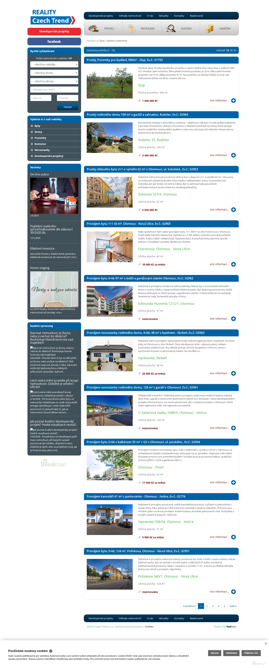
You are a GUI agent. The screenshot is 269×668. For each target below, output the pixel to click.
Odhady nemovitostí (130, 15)
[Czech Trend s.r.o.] (53, 13)
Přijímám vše (251, 653)
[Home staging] (54, 289)
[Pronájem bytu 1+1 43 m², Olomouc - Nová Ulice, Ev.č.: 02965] (110, 247)
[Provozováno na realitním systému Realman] (54, 462)
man (231, 626)
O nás (150, 15)
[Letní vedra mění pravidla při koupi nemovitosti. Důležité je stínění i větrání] (54, 393)
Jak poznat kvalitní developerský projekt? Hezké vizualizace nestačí (53, 423)
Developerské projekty (101, 15)
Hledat (68, 107)
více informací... (219, 100)
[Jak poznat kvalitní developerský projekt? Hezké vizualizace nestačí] (54, 431)
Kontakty (179, 15)
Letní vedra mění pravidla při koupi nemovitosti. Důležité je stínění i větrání (54, 383)
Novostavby (42, 150)
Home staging (39, 268)
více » (74, 257)
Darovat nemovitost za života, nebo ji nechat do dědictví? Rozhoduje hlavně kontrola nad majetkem (51, 338)
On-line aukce (39, 174)
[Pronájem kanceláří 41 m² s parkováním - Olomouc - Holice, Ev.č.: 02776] (110, 519)
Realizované (196, 15)
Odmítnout (231, 653)
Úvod (101, 40)
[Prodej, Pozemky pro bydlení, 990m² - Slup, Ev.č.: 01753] (110, 83)
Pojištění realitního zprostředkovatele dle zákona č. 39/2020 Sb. (52, 229)
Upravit (214, 653)
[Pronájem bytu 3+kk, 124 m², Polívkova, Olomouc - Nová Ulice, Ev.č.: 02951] (110, 574)
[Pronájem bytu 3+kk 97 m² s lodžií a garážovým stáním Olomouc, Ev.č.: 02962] (110, 301)
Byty (37, 126)
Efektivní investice (42, 248)
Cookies (149, 626)
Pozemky (40, 138)
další (232, 606)
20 (231, 50)
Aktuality (164, 15)
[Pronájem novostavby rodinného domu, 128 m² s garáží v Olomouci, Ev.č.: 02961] (110, 410)
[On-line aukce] (54, 196)
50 (234, 50)
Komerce (40, 144)
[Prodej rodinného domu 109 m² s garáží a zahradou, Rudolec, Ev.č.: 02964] (110, 137)
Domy (38, 132)
